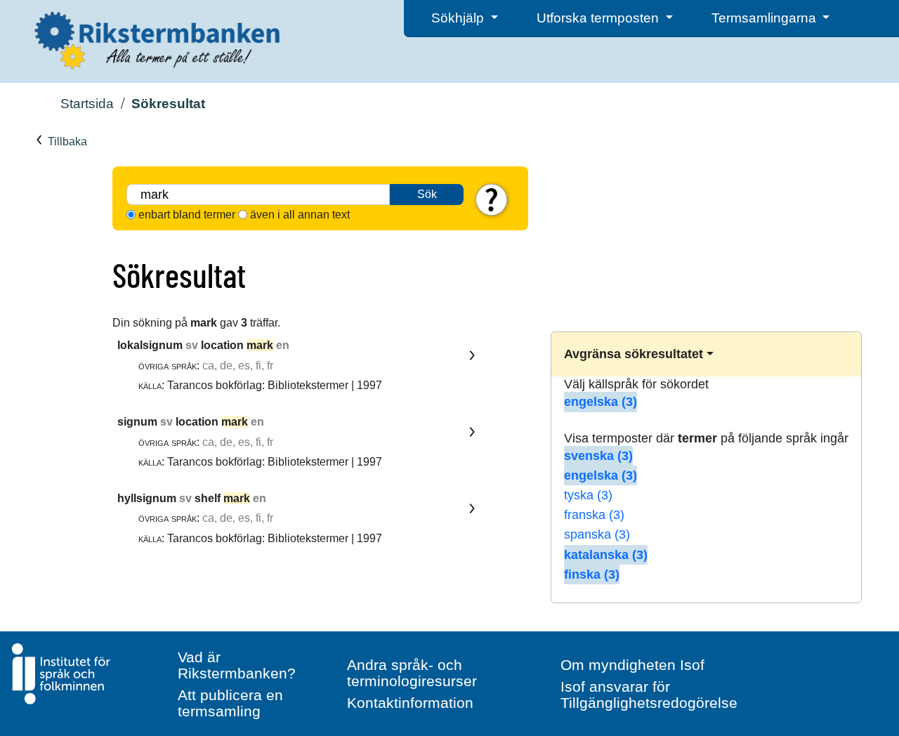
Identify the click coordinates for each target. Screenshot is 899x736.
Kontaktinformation (410, 703)
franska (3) (594, 515)
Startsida (87, 103)
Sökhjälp (459, 18)
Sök (427, 194)
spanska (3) (597, 534)
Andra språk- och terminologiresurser (412, 673)
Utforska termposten (599, 18)
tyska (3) (588, 495)
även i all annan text (300, 215)
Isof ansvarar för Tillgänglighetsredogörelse (648, 694)
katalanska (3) (606, 555)
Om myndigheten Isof (632, 665)
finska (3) (591, 574)
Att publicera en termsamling (230, 703)
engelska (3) (600, 402)
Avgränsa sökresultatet (633, 354)
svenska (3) (598, 456)
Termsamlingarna (765, 18)
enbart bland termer (186, 215)
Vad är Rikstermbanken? (237, 665)
